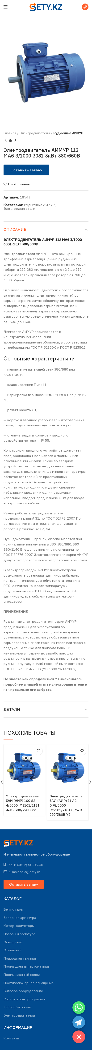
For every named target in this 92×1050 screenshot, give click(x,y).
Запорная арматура (20, 918)
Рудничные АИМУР (68, 133)
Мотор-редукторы (19, 926)
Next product (15, 140)
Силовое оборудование (23, 991)
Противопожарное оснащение (29, 983)
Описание (15, 229)
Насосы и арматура (20, 934)
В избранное (19, 184)
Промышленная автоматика (26, 966)
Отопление (12, 950)
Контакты (12, 1038)
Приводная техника (20, 958)
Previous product (6, 140)
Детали (12, 709)
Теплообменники (17, 1007)
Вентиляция (13, 909)
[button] (26, 170)
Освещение (13, 942)
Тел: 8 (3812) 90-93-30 (25, 865)
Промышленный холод (22, 975)
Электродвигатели (35, 133)
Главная (10, 133)
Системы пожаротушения (25, 999)
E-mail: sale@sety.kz (24, 872)
